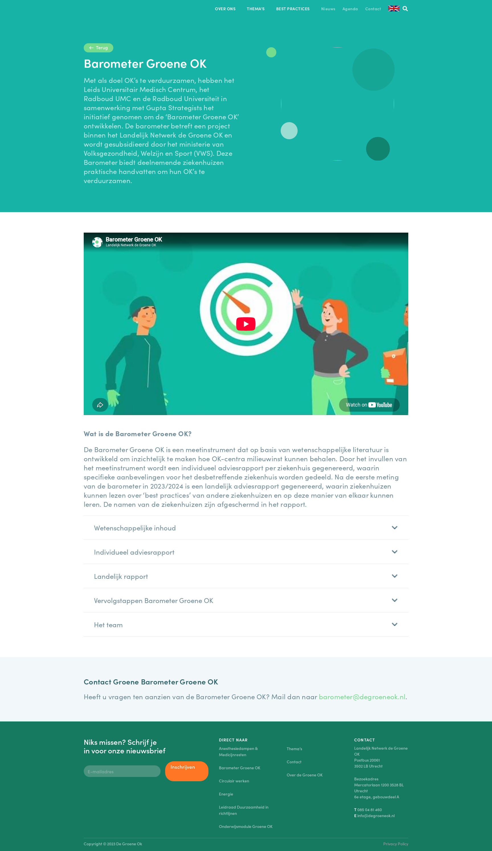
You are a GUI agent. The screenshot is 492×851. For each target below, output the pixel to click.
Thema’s (294, 748)
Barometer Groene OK (239, 767)
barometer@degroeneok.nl (362, 696)
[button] (239, 8)
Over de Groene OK (305, 775)
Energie (226, 794)
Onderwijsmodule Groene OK (245, 826)
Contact (294, 761)
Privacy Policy (395, 843)
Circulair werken (234, 781)
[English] (393, 8)
